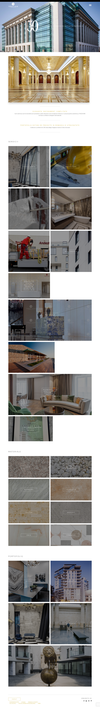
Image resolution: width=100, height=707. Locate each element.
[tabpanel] (50, 26)
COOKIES (23, 702)
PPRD (39, 703)
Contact (14, 699)
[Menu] (90, 5)
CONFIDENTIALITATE (14, 702)
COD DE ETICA (12, 703)
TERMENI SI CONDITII (33, 702)
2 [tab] (49, 49)
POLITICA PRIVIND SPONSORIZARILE (27, 703)
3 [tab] (50, 49)
